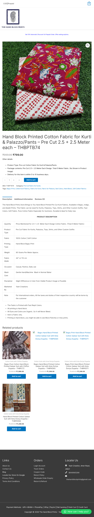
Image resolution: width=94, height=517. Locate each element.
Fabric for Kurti (35, 189)
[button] (87, 45)
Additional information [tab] (23, 199)
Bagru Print (11, 189)
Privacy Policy (8, 478)
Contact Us (6, 469)
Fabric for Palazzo (48, 189)
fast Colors (59, 189)
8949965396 (74, 473)
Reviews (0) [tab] (40, 199)
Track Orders (39, 469)
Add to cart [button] (16, 376)
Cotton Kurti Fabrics (22, 189)
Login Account (39, 466)
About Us (6, 466)
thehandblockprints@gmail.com (78, 479)
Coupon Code (39, 472)
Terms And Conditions (11, 481)
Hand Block (68, 189)
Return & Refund (40, 481)
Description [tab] (7, 199)
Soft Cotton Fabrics (79, 189)
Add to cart (30, 180)
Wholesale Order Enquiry (43, 478)
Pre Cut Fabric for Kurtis (32, 186)
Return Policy (39, 475)
